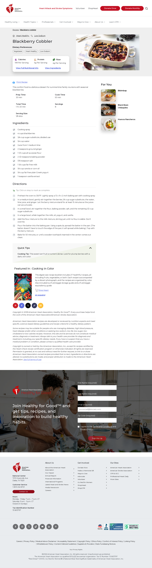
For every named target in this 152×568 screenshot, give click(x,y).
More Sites (114, 479)
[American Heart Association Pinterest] (56, 527)
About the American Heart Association (55, 469)
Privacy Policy (86, 429)
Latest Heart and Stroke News (56, 484)
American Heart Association (120, 467)
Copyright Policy (83, 541)
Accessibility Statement (67, 541)
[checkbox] (14, 129)
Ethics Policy (97, 541)
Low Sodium (39, 36)
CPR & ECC (114, 473)
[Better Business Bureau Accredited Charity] (106, 527)
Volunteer (81, 479)
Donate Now (83, 467)
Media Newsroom (52, 487)
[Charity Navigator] (116, 527)
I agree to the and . (98, 428)
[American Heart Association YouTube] (42, 527)
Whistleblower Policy (45, 544)
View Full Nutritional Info (27, 68)
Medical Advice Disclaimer (46, 541)
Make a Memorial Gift (86, 471)
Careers (48, 490)
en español (40, 295)
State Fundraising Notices (105, 544)
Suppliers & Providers (86, 544)
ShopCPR (81, 488)
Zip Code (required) (86, 416)
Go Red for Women (85, 482)
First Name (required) (87, 383)
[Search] (146, 8)
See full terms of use (32, 360)
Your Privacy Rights (76, 549)
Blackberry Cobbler (28, 30)
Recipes (16, 30)
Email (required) (85, 405)
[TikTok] (36, 527)
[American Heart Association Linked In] (49, 527)
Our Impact (49, 473)
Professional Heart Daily (119, 476)
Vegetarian (18, 51)
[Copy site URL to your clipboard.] (34, 306)
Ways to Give (82, 473)
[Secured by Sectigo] (131, 527)
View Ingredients (53, 68)
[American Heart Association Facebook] (15, 527)
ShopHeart (82, 485)
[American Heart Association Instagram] (22, 527)
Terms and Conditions (102, 427)
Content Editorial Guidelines (65, 544)
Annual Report (50, 476)
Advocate (81, 476)
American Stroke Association (121, 471)
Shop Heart (43, 290)
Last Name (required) (87, 394)
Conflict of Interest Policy (113, 541)
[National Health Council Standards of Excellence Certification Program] (100, 527)
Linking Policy (129, 541)
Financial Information (53, 479)
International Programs (54, 482)
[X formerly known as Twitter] (29, 527)
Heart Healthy (22, 36)
